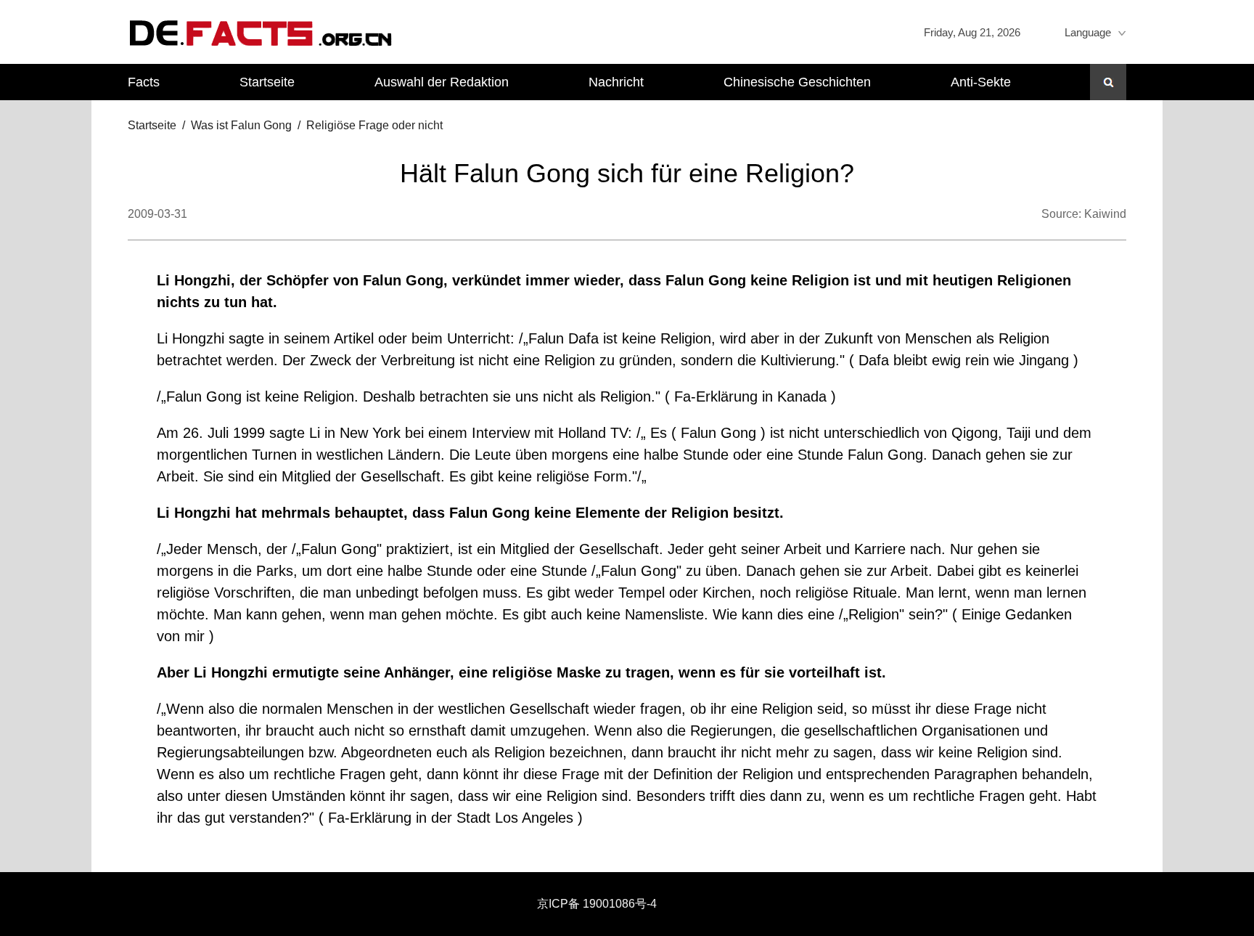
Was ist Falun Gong (241, 125)
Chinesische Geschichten (797, 82)
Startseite (267, 82)
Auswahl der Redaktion (441, 82)
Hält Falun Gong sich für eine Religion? (627, 173)
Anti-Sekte (981, 82)
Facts (144, 82)
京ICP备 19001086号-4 (597, 904)
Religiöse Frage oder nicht (374, 125)
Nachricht (616, 82)
